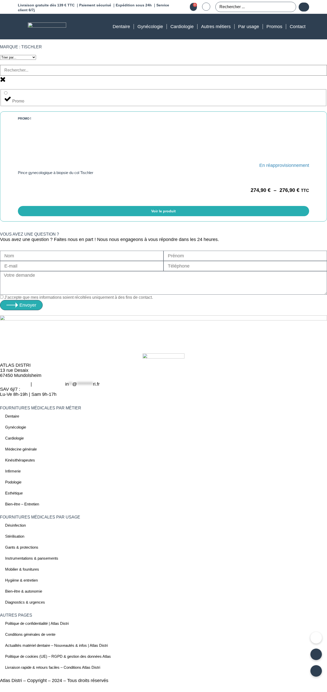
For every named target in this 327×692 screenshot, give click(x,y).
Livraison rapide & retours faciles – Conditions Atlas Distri (52, 667)
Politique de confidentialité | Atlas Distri (37, 623)
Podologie (13, 482)
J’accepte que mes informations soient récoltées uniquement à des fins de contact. (78, 297)
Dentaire (121, 26)
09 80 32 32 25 (48, 384)
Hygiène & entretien (21, 580)
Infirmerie (13, 471)
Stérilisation (14, 536)
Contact (298, 26)
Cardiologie (182, 26)
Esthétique (14, 493)
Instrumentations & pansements (31, 558)
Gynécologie (150, 26)
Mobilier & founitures (22, 569)
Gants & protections (21, 547)
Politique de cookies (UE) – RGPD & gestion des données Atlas (58, 656)
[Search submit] (304, 7)
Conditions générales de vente (30, 634)
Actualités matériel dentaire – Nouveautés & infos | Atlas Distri (56, 645)
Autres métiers (216, 26)
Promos (274, 26)
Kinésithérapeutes (20, 460)
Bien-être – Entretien (22, 504)
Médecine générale (21, 449)
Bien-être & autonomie (23, 591)
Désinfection (15, 525)
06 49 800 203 (14, 384)
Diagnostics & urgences (25, 602)
